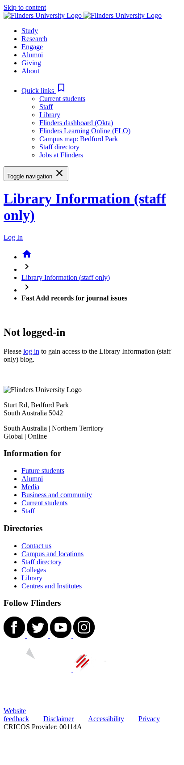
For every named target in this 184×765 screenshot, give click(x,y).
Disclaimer (58, 719)
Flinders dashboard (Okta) (76, 123)
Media (30, 486)
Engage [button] (32, 47)
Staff (46, 106)
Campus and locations (52, 554)
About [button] (30, 71)
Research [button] (34, 38)
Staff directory (59, 147)
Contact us (36, 545)
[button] (44, 90)
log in (31, 351)
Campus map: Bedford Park (78, 139)
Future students (42, 470)
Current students (62, 98)
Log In (13, 237)
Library (49, 114)
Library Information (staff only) (65, 277)
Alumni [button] (32, 55)
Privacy (149, 719)
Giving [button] (31, 63)
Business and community (56, 495)
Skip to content (25, 7)
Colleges (33, 570)
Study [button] (29, 30)
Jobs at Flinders (61, 155)
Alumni (32, 478)
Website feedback (16, 715)
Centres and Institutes (51, 586)
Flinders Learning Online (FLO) (84, 131)
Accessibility (106, 719)
